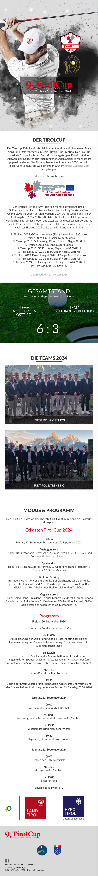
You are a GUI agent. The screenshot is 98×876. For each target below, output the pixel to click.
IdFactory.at (21, 868)
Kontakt (8, 865)
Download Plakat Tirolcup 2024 (49, 274)
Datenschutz (30, 865)
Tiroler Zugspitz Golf (77, 165)
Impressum (18, 865)
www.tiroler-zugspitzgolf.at (51, 556)
